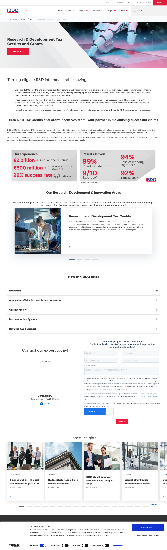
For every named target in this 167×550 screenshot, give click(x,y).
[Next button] (157, 234)
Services (82, 11)
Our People (119, 3)
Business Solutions (65, 11)
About (123, 11)
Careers (139, 3)
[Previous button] (4, 479)
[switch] (65, 545)
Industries (96, 11)
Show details (118, 545)
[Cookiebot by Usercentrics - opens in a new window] (15, 545)
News (130, 3)
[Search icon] (134, 11)
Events (148, 3)
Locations (107, 3)
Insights (110, 11)
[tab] (21, 506)
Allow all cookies (148, 527)
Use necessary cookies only (148, 535)
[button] (160, 2)
